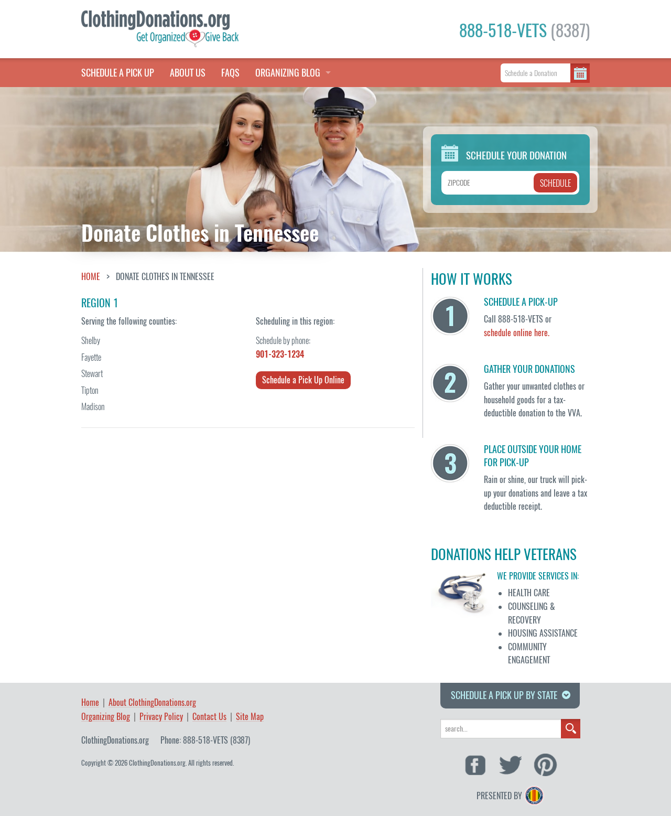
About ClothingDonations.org (152, 703)
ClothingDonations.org (115, 740)
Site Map (250, 717)
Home (90, 277)
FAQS (230, 72)
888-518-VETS (524, 30)
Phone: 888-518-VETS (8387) (205, 740)
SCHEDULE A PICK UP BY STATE (504, 695)
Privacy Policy (161, 717)
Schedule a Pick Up (117, 72)
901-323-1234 (280, 354)
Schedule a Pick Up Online (303, 379)
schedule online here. (516, 332)
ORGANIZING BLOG (287, 72)
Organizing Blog (105, 717)
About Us (187, 72)
